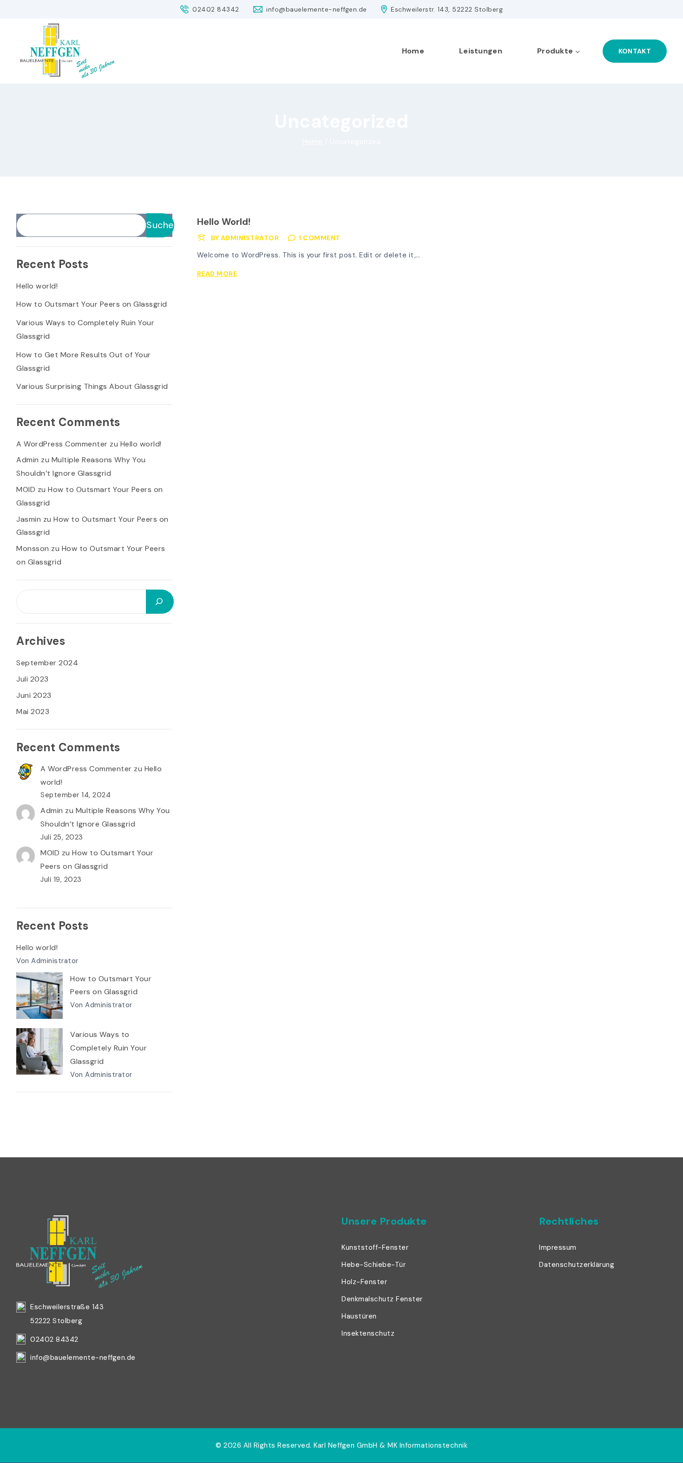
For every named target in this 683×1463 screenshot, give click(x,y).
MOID (25, 489)
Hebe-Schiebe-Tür (374, 1264)
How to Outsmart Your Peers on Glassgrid (91, 304)
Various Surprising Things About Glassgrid (92, 386)
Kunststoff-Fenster (375, 1247)
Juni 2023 (34, 695)
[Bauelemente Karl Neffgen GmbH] (67, 51)
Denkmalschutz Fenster (382, 1299)
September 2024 (47, 663)
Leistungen (480, 51)
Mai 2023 (32, 711)
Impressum (558, 1247)
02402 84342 (54, 1339)
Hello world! (223, 222)
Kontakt (634, 51)
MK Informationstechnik (427, 1445)
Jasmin (28, 519)
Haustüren (359, 1316)
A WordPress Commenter (62, 444)
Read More (219, 273)
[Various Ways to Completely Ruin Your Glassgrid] (39, 1051)
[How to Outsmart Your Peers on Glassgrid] (39, 995)
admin (27, 460)
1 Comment (320, 238)
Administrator (250, 238)
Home (413, 51)
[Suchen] (160, 602)
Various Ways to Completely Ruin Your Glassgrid (108, 1048)
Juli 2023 (32, 679)
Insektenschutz (368, 1333)
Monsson (32, 548)
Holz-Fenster (364, 1281)
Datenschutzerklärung (576, 1264)
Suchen (160, 225)
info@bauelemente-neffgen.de (83, 1357)
